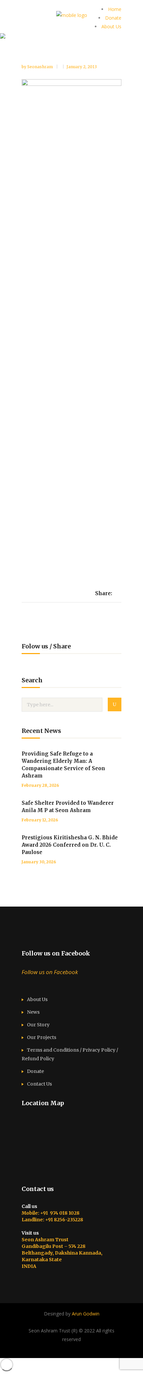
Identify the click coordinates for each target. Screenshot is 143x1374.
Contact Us (39, 1084)
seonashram (40, 66)
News (33, 1012)
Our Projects (41, 1037)
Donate (113, 18)
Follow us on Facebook (56, 953)
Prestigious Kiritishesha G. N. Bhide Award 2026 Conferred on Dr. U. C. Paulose (70, 844)
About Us (111, 26)
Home (114, 9)
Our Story (38, 1025)
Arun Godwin (85, 1313)
